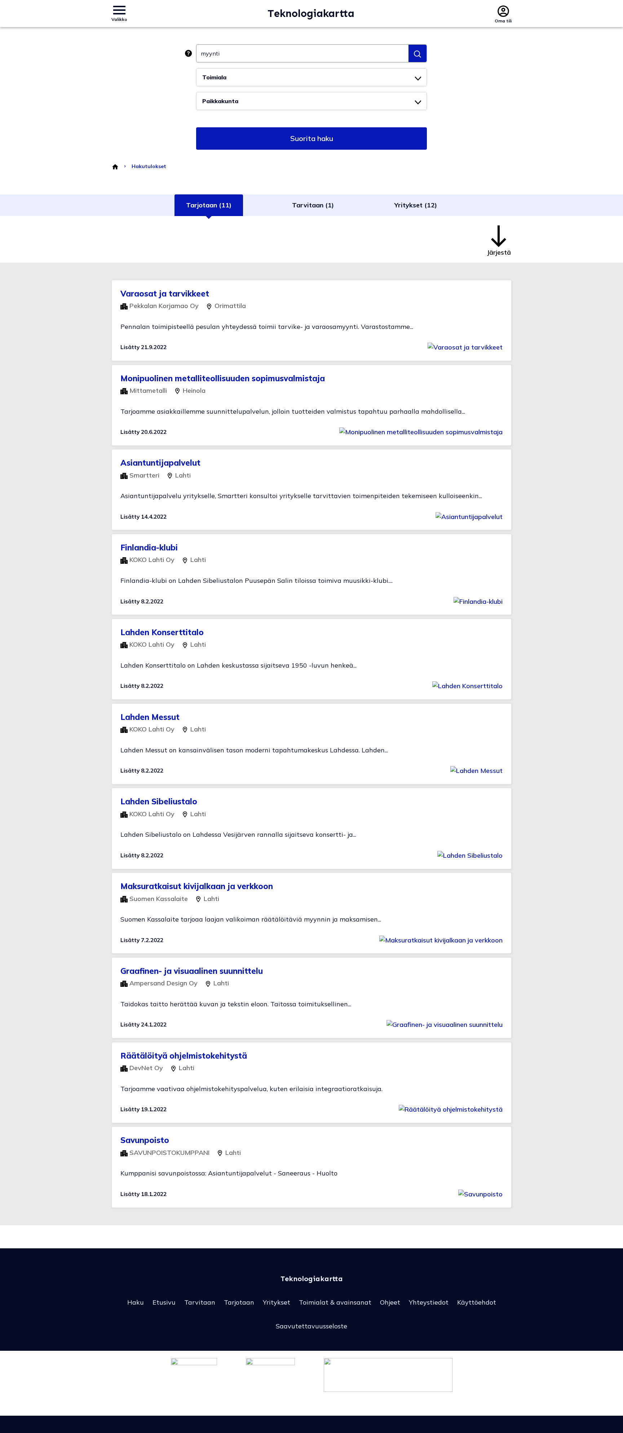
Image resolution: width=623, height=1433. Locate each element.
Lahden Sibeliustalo (158, 801)
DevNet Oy (145, 1068)
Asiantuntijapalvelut (160, 463)
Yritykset (276, 1302)
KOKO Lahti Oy (151, 559)
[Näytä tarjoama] (465, 347)
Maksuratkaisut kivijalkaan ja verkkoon (196, 886)
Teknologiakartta (311, 13)
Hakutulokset (149, 166)
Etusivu (164, 1302)
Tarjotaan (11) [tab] (208, 205)
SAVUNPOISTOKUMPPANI (168, 1152)
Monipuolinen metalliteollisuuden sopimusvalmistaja (222, 378)
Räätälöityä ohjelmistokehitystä (183, 1056)
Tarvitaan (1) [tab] (313, 205)
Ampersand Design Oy (163, 983)
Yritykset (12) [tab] (415, 205)
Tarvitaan (199, 1302)
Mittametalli (147, 390)
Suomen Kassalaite (158, 898)
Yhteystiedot (429, 1302)
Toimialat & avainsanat (335, 1302)
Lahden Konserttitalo (162, 632)
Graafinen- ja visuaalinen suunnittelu (191, 971)
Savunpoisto (144, 1140)
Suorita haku (311, 138)
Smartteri (143, 475)
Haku (135, 1302)
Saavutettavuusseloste (311, 1326)
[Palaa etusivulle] (114, 166)
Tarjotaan (239, 1302)
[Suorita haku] (417, 53)
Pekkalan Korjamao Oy (163, 306)
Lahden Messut (150, 717)
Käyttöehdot (476, 1302)
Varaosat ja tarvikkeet (164, 294)
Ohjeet (390, 1302)
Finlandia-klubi (149, 547)
